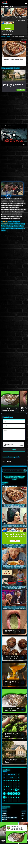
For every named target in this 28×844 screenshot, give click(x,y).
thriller (8, 36)
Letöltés (4, 196)
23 (18, 793)
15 (16, 789)
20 (11, 793)
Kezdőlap (3, 36)
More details (21, 89)
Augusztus (11, 774)
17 (4, 793)
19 (8, 793)
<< (4, 774)
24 (4, 797)
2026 (11, 777)
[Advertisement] (14, 106)
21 (13, 793)
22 (16, 793)
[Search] (25, 470)
